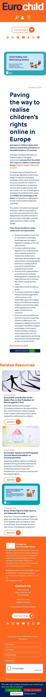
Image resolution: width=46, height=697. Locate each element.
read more (11, 533)
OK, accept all (14, 690)
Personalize (16, 693)
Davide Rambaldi (29, 607)
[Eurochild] (23, 6)
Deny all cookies (33, 690)
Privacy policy (30, 693)
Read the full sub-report (19, 346)
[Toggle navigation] (17, 17)
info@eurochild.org (23, 602)
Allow (32, 351)
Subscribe (9, 660)
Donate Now (21, 29)
